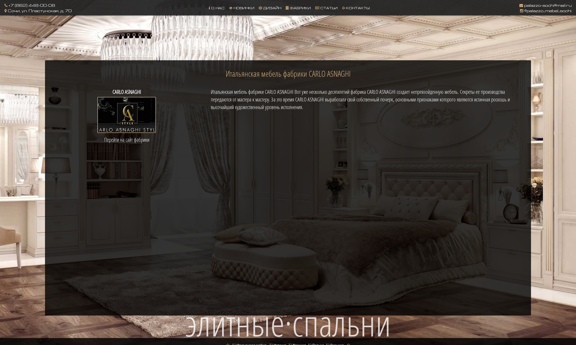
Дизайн (271, 8)
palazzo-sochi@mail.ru (547, 5)
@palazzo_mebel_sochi (547, 10)
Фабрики (300, 8)
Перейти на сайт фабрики (126, 139)
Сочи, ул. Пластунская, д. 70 (39, 10)
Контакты (357, 8)
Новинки (243, 8)
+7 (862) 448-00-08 (31, 5)
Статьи (328, 8)
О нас (217, 8)
